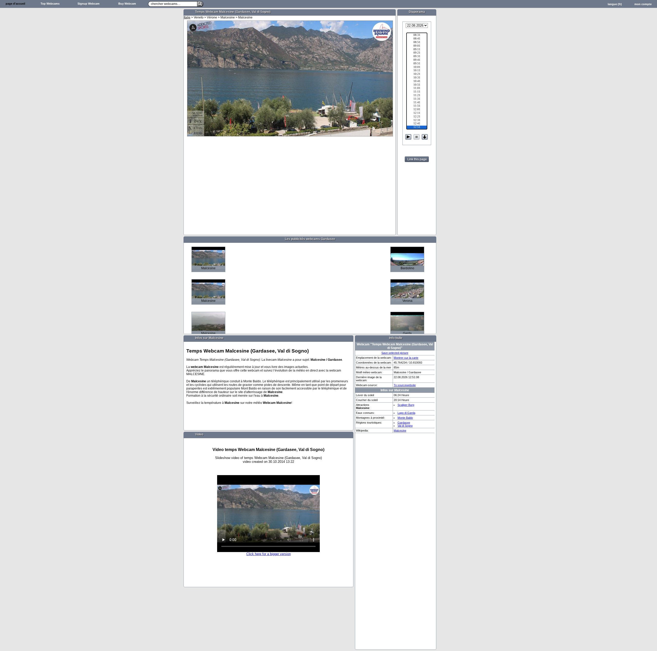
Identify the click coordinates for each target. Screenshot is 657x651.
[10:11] (417, 71)
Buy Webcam (127, 3)
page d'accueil (15, 3)
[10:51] (417, 85)
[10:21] (417, 74)
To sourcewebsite (405, 385)
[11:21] (417, 95)
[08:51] (417, 42)
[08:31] (417, 35)
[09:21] (417, 53)
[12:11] (417, 113)
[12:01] (417, 110)
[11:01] (417, 88)
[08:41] (417, 39)
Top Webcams (50, 3)
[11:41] (417, 103)
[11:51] (417, 106)
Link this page (417, 159)
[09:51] (417, 64)
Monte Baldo (405, 417)
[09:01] (417, 46)
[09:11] (417, 50)
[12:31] (417, 120)
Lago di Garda (406, 412)
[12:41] (417, 124)
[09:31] (417, 56)
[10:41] (417, 81)
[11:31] (417, 99)
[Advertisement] (161, 89)
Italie (187, 17)
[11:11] (417, 92)
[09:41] (417, 60)
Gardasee (404, 422)
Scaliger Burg (406, 404)
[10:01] (417, 67)
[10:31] (417, 78)
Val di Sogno (405, 425)
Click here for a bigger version (268, 554)
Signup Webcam (89, 3)
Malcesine (400, 430)
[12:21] (417, 117)
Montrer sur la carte (406, 357)
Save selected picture (394, 352)
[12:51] (417, 127)
